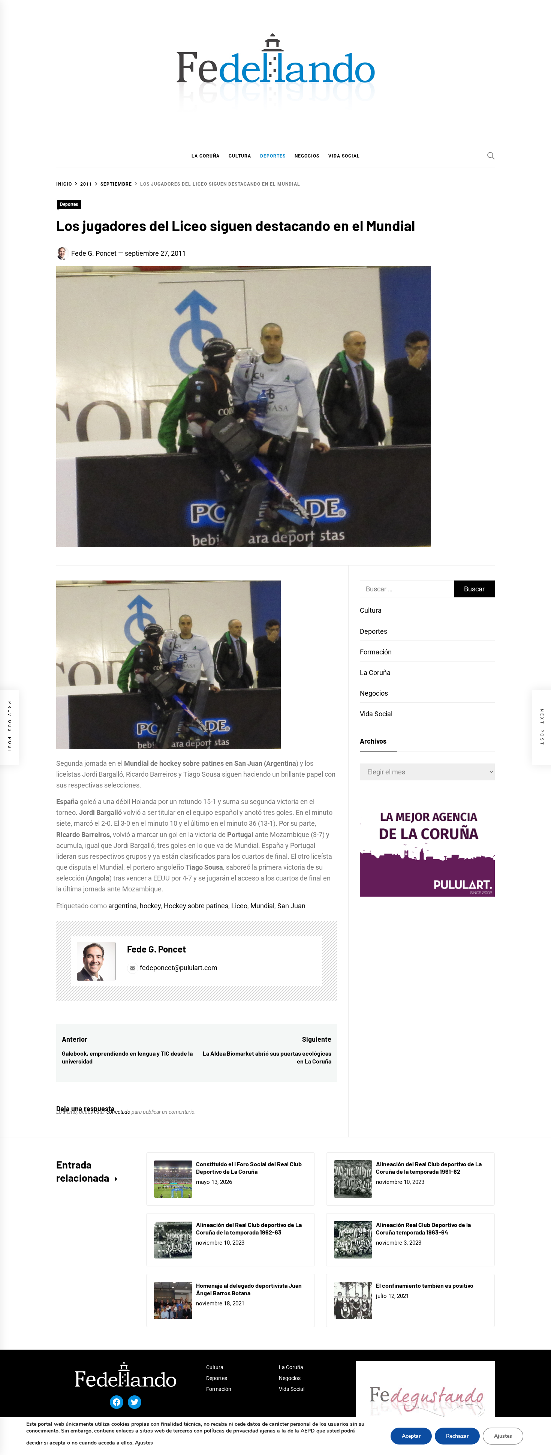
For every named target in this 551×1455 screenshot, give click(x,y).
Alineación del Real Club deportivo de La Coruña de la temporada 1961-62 (429, 1167)
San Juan (291, 906)
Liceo (239, 906)
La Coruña (375, 672)
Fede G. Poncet (94, 253)
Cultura (371, 610)
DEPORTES (273, 156)
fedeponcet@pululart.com (178, 968)
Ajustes (144, 1442)
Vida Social (376, 714)
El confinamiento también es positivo (424, 1285)
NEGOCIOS (307, 156)
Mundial (262, 906)
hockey (150, 906)
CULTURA (240, 156)
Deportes (69, 204)
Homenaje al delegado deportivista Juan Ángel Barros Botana (249, 1289)
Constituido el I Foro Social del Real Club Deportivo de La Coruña (249, 1167)
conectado (118, 1112)
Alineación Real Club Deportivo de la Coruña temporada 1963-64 (423, 1228)
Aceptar (411, 1436)
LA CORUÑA (206, 156)
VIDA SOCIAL (344, 156)
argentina (122, 906)
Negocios (374, 693)
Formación (376, 652)
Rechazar (457, 1436)
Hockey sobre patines (196, 906)
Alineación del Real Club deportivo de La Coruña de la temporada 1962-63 (249, 1228)
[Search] (491, 155)
